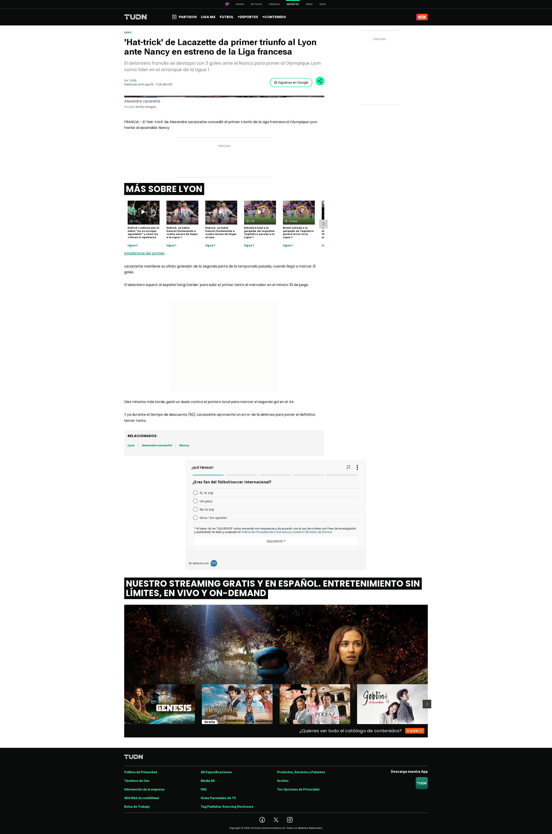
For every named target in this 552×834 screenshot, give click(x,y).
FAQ (204, 789)
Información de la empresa (144, 789)
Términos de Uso (136, 780)
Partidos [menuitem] (188, 16)
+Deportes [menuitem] (248, 16)
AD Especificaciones (216, 772)
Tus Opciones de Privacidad (298, 789)
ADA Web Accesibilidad (141, 798)
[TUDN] (136, 17)
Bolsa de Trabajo (137, 806)
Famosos (274, 4)
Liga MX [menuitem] (208, 16)
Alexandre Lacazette (157, 445)
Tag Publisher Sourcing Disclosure (227, 806)
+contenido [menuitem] (274, 16)
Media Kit (208, 780)
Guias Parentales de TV (218, 798)
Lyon (127, 32)
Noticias (256, 4)
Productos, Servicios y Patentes (301, 772)
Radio (309, 4)
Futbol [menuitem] (227, 16)
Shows (240, 4)
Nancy (184, 445)
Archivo (283, 780)
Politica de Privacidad (140, 772)
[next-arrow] (323, 224)
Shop (323, 4)
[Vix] (422, 17)
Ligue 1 (132, 245)
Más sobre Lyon (164, 189)
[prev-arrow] (121, 704)
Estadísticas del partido (144, 253)
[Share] (320, 81)
